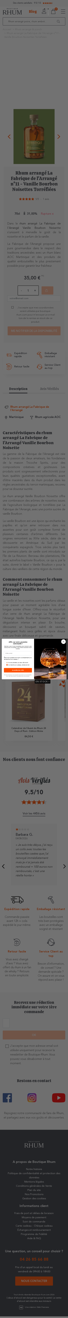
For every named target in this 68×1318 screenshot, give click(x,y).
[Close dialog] (63, 641)
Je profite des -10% (18, 670)
